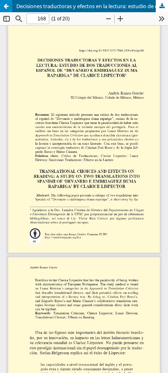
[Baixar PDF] (162, 6)
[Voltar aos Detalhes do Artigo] (6, 6)
